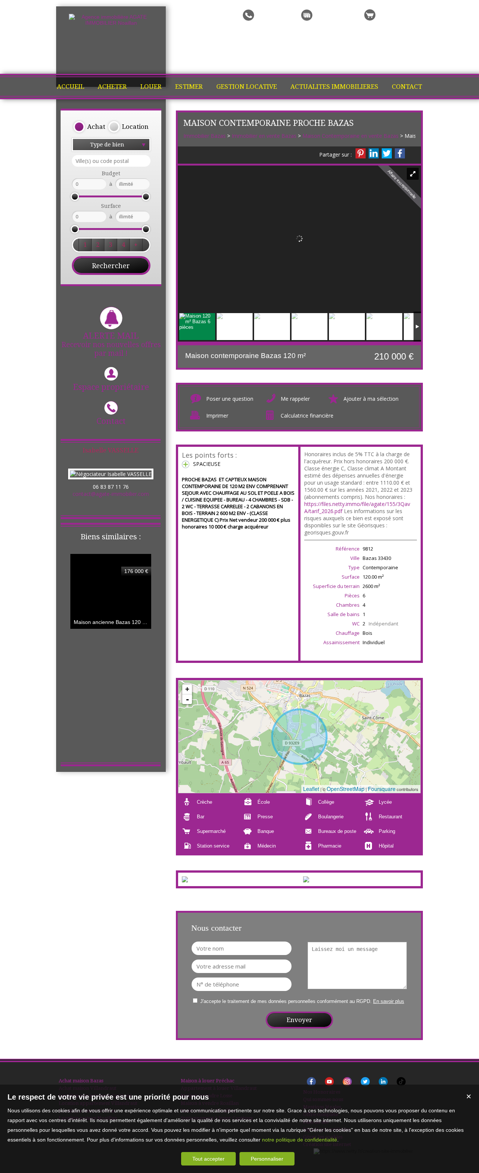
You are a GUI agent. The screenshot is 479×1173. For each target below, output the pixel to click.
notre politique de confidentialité (299, 1140)
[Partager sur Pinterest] (361, 153)
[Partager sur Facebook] (400, 153)
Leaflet (311, 788)
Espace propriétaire (111, 387)
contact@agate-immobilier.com (111, 493)
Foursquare (382, 788)
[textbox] (111, 161)
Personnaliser (267, 1159)
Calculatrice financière (307, 415)
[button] (89, 127)
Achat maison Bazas (81, 1080)
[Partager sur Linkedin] (374, 153)
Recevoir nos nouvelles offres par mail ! (111, 344)
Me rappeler (295, 398)
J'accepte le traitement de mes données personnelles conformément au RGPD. (286, 1001)
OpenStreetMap (345, 788)
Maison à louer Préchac (207, 1080)
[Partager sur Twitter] (387, 153)
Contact (111, 421)
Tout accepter (208, 1159)
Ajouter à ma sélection (371, 398)
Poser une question (229, 398)
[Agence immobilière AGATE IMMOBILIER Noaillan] (111, 23)
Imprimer (217, 415)
